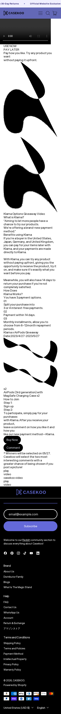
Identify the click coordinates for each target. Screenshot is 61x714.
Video (41, 214)
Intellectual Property (15, 659)
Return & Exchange (14, 623)
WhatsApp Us (11, 612)
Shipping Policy (12, 643)
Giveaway (30, 214)
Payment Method (13, 653)
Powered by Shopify (15, 685)
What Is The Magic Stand (18, 587)
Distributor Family (13, 577)
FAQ (6, 602)
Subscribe (30, 526)
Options (17, 214)
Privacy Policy (11, 664)
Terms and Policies (14, 648)
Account (8, 618)
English (41, 708)
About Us (9, 571)
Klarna (8, 214)
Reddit (26, 540)
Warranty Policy (12, 669)
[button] (47, 13)
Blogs (7, 582)
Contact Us (10, 607)
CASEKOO (19, 680)
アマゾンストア (12, 628)
